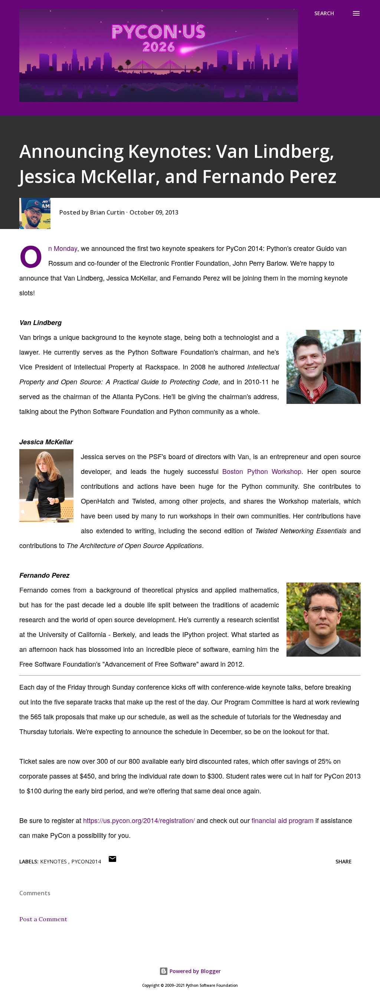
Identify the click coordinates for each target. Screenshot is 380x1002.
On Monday (62, 248)
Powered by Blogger (194, 971)
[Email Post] (112, 861)
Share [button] (343, 861)
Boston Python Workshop (261, 471)
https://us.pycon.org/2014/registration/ (139, 820)
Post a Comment (43, 919)
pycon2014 (86, 861)
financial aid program (283, 820)
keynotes (54, 861)
